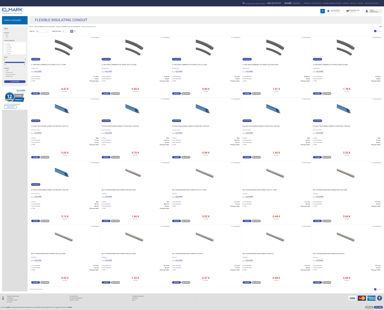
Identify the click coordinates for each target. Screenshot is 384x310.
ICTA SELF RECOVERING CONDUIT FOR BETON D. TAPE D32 (261, 126)
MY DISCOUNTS (335, 11)
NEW (7, 70)
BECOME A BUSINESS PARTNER (332, 3)
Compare (46, 93)
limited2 (360, 3)
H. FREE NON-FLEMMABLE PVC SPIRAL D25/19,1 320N (189, 64)
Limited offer (9, 72)
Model (6, 28)
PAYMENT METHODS (138, 296)
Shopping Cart (354, 11)
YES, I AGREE (378, 307)
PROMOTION (307, 3)
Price (6, 57)
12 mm (9, 46)
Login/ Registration (374, 11)
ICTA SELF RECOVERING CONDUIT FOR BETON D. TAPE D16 (49, 126)
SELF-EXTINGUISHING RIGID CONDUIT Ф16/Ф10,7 (188, 253)
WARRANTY (10, 298)
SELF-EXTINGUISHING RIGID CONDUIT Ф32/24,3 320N (48, 253)
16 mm (9, 49)
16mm (8, 53)
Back (380, 26)
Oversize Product (10, 74)
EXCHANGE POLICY (12, 300)
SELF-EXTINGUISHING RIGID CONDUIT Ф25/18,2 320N (330, 190)
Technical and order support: (255, 4)
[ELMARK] (12, 11)
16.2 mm (9, 51)
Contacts (346, 3)
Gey (7, 37)
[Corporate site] (292, 3)
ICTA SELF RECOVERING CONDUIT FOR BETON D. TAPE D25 (190, 126)
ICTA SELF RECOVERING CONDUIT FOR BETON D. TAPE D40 (331, 126)
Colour (6, 33)
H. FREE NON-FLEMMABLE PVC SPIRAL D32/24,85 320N (260, 64)
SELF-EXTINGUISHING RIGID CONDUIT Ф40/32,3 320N (119, 253)
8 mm (8, 44)
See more (35, 93)
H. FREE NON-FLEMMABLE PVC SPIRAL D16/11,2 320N (48, 64)
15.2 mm (9, 48)
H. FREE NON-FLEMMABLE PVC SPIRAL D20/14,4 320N (119, 64)
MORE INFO (369, 307)
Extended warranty (76, 298)
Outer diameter (9, 40)
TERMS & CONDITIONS (13, 296)
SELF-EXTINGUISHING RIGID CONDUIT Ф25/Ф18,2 (328, 253)
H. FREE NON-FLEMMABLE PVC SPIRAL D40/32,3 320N (330, 64)
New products (317, 3)
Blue (7, 35)
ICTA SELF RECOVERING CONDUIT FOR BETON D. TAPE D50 (49, 190)
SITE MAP (9, 302)
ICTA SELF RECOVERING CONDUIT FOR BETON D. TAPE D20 (120, 126)
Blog (133, 300)
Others (6, 68)
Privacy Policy (74, 300)
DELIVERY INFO (74, 296)
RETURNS (135, 298)
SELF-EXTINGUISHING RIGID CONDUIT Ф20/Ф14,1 (258, 253)
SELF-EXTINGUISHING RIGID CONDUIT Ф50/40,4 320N (119, 190)
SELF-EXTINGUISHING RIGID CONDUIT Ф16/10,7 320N (189, 190)
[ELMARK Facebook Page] (379, 298)
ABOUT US (353, 3)
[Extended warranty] (15, 99)
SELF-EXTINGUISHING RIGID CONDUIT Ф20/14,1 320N (259, 190)
